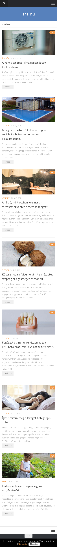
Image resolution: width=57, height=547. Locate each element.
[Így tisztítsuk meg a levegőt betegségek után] (28, 397)
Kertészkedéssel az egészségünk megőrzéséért (22, 488)
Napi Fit (5, 481)
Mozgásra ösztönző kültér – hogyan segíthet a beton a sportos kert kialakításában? (24, 134)
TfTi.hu (28, 14)
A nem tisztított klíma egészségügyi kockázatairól (24, 64)
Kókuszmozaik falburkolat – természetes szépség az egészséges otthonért (27, 276)
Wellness (6, 198)
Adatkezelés (22, 544)
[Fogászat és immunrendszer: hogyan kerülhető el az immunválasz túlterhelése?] (28, 322)
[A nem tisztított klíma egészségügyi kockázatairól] (28, 42)
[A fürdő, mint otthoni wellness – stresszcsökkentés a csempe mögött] (28, 181)
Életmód (6, 58)
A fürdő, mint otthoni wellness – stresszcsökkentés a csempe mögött (25, 204)
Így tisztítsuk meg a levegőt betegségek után (26, 420)
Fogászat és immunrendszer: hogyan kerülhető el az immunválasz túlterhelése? (28, 344)
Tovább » (8, 86)
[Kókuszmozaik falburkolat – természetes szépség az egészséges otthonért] (28, 253)
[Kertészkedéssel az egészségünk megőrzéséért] (28, 465)
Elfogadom (34, 544)
